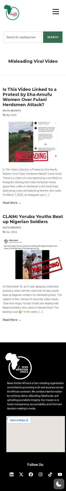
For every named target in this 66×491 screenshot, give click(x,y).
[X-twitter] (21, 474)
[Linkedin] (11, 474)
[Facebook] (30, 474)
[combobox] (23, 37)
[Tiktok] (50, 474)
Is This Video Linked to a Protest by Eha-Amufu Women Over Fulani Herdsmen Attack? (30, 97)
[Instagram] (40, 474)
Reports (16, 110)
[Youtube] (59, 474)
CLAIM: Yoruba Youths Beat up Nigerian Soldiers (33, 219)
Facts (6, 110)
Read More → (12, 202)
